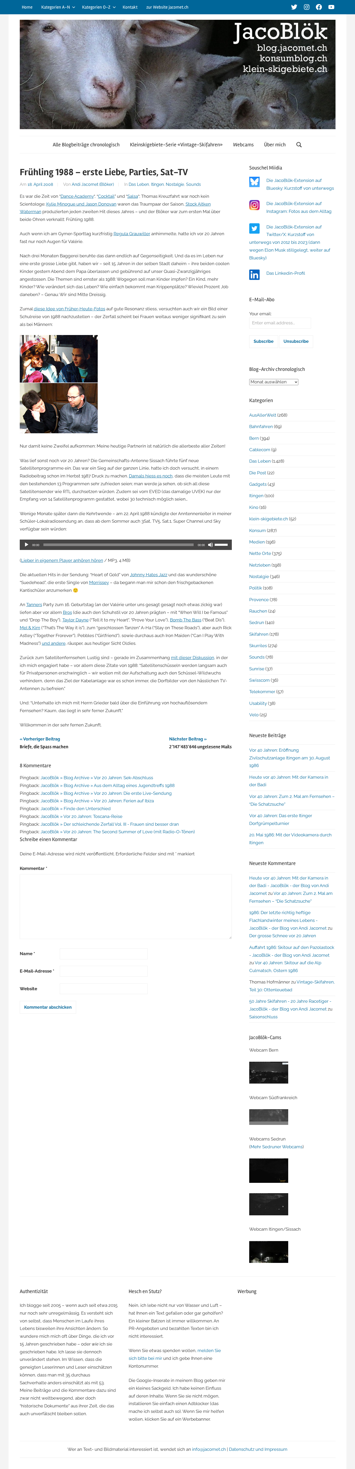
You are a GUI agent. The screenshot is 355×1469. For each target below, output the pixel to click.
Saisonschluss (263, 1016)
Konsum (257, 530)
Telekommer (262, 691)
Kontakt (130, 7)
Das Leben (139, 184)
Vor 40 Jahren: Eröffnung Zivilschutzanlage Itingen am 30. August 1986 (289, 757)
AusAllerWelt (262, 415)
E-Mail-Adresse (37, 971)
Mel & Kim (30, 627)
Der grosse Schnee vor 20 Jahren (282, 935)
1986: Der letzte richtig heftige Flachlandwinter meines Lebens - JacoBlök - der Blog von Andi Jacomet (288, 920)
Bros (67, 612)
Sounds (193, 184)
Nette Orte (260, 553)
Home (27, 7)
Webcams (243, 144)
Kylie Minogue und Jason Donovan (81, 204)
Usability (258, 703)
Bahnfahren (261, 426)
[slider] (222, 544)
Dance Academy (77, 196)
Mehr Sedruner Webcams (277, 1146)
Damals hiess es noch (151, 475)
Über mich (275, 144)
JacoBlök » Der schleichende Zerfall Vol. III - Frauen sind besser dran (110, 824)
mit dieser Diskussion (192, 657)
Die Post (257, 472)
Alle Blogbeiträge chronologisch (86, 144)
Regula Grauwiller (132, 233)
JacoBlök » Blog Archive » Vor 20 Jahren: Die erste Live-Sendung (106, 793)
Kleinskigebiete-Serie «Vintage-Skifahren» (176, 144)
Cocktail (106, 196)
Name (27, 953)
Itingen (157, 184)
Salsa (132, 196)
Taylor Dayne (75, 619)
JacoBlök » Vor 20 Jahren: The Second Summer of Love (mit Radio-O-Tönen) (118, 831)
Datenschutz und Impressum (258, 1449)
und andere (53, 643)
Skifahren (258, 634)
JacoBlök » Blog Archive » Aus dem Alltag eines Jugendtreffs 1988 (108, 785)
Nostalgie (175, 184)
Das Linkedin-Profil (285, 273)
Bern (254, 438)
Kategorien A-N (55, 7)
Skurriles (258, 645)
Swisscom (259, 680)
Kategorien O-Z (96, 7)
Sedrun (256, 622)
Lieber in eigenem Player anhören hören (62, 560)
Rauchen (258, 611)
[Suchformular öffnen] (299, 144)
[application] (126, 545)
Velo (254, 714)
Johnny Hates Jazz (148, 574)
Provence (259, 599)
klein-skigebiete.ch (268, 518)
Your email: (260, 313)
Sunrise (256, 668)
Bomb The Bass (185, 619)
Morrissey (99, 582)
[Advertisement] (287, 1336)
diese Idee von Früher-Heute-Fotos (69, 308)
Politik (255, 588)
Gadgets (258, 484)
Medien (257, 542)
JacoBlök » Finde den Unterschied (76, 808)
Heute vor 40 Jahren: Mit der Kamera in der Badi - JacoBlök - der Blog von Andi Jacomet (289, 885)
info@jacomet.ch (209, 1449)
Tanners (34, 604)
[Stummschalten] (210, 544)
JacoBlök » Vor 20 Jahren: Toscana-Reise (81, 816)
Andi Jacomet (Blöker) (93, 184)
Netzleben (260, 565)
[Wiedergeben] (26, 544)
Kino (253, 507)
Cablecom (259, 449)
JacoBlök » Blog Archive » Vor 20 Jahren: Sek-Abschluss (97, 777)
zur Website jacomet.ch (167, 7)
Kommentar (33, 868)
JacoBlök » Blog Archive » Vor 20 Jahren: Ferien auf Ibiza (97, 800)
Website (28, 988)
